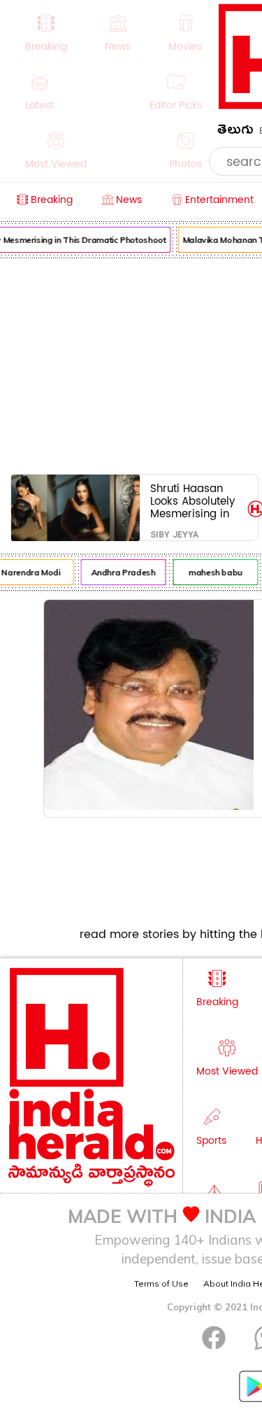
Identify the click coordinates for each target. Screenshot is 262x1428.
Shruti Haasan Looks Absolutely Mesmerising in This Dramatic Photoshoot (192, 501)
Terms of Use (161, 1283)
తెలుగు (235, 132)
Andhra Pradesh (121, 572)
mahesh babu (213, 572)
